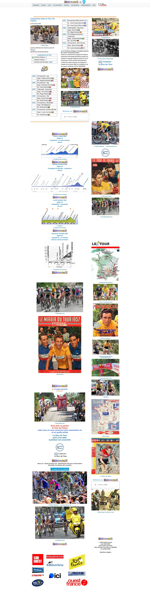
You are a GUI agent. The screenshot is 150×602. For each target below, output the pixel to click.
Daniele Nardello (77, 38)
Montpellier (50, 102)
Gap (48, 76)
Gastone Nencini (47, 78)
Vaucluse (46, 48)
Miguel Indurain (75, 32)
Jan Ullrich (73, 40)
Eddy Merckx (44, 107)
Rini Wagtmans (46, 105)
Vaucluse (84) (36, 23)
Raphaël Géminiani (45, 80)
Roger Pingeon (44, 93)
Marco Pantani (76, 45)
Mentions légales (105, 552)
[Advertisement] (75, 12)
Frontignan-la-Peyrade (76, 34)
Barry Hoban (45, 98)
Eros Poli (75, 30)
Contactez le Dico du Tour (60, 455)
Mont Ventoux (80, 20)
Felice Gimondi (44, 87)
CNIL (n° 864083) (111, 547)
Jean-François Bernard (77, 23)
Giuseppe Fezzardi (47, 85)
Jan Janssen (46, 91)
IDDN (109, 549)
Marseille (41, 89)
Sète (48, 96)
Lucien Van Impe (46, 112)
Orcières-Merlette (51, 109)
